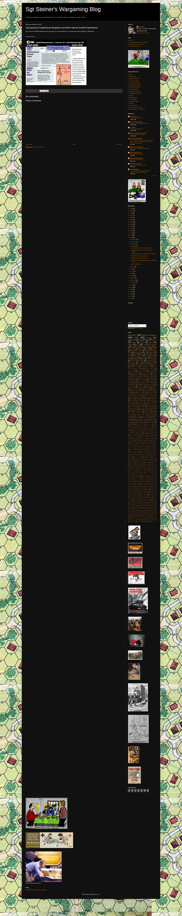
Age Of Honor (153, 454)
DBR (146, 433)
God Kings (138, 481)
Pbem (134, 342)
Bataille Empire (131, 371)
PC (145, 352)
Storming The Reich (150, 444)
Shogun (129, 505)
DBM (134, 392)
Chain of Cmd (131, 369)
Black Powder (138, 352)
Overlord (131, 497)
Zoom (129, 424)
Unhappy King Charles (140, 513)
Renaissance (131, 349)
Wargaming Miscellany (136, 138)
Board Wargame (149, 335)
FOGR (147, 347)
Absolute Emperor (143, 452)
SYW (133, 341)
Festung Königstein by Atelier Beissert (138, 123)
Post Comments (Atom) (38, 147)
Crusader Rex (131, 472)
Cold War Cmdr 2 (146, 467)
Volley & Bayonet (145, 515)
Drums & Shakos (148, 473)
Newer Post (29, 144)
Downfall (154, 409)
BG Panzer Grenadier (137, 390)
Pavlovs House (137, 499)
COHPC (129, 430)
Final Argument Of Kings (133, 436)
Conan (147, 468)
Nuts (130, 495)
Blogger (98, 894)
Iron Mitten (133, 127)
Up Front (149, 513)
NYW (144, 376)
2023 (131, 215)
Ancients (148, 337)
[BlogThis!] (42, 91)
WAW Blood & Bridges (151, 448)
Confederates (153, 468)
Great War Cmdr (146, 365)
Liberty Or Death (141, 385)
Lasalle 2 (133, 362)
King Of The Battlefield (140, 393)
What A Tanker (147, 519)
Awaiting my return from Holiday (139, 258)
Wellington (140, 519)
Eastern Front (144, 475)
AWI (139, 363)
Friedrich (146, 480)
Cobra (129, 467)
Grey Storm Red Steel (146, 436)
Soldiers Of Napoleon (134, 389)
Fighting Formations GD (135, 400)
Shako (147, 349)
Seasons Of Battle (152, 358)
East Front (154, 433)
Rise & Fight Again (152, 502)
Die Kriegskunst (140, 398)
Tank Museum (153, 507)
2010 (131, 289)
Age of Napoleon (151, 406)
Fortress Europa (138, 480)
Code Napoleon (136, 467)
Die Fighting (152, 379)
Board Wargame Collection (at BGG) (138, 42)
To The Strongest (132, 510)
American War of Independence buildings (139, 148)
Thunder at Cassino (150, 508)
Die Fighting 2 (140, 369)
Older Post (119, 144)
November (134, 241)
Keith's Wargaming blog (136, 158)
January (133, 282)
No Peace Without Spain (137, 360)
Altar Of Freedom (138, 456)
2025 (131, 210)
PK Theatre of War (139, 497)
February (133, 280)
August (133, 266)
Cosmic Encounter (144, 470)
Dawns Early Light (140, 472)
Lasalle (136, 354)
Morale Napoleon (143, 492)
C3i (141, 409)
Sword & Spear (133, 406)
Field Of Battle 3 (147, 346)
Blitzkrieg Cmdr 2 (139, 428)
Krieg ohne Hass (140, 487)
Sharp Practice (136, 395)
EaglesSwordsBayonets (133, 475)
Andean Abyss (142, 408)
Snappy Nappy (143, 505)
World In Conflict (140, 521)
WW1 (141, 354)
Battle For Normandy (137, 457)
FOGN (129, 354)
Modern (130, 344)
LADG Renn (151, 414)
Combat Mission (149, 355)
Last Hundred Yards (142, 438)
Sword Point (145, 507)
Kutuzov (134, 438)
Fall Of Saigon (153, 398)
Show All (154, 175)
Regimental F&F (134, 366)
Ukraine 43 (130, 513)
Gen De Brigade (132, 381)
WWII (136, 337)
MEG (143, 358)
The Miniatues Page (134, 82)
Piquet (131, 74)
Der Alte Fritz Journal (135, 163)
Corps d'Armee (133, 470)
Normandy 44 (139, 401)
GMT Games (132, 76)
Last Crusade (141, 489)
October (133, 243)
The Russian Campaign (133, 420)
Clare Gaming (147, 430)
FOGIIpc (144, 435)
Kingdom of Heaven (141, 414)
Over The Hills (150, 369)
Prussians (136, 500)
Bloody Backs (131, 462)
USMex (153, 511)
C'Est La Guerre (133, 465)
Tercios (131, 508)
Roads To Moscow (146, 443)
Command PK (141, 468)
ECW (131, 411)
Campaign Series (146, 374)
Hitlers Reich (131, 363)
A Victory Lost (149, 424)
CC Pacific (132, 398)
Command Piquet (132, 433)
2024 (131, 213)
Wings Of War (132, 521)
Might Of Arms (131, 440)
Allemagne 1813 (133, 425)
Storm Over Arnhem (139, 405)
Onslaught (135, 441)
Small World (135, 505)
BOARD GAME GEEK (134, 91)
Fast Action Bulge (138, 411)
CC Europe (152, 341)
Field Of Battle (136, 376)
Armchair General (133, 101)
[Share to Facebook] (46, 91)
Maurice (154, 365)
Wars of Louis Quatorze (136, 122)
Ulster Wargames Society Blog (137, 109)
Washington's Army (132, 519)
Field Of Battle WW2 (142, 392)
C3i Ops (131, 95)
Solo (140, 339)
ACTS (155, 424)
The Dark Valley (146, 373)
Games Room (131, 481)
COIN (144, 344)
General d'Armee (132, 357)
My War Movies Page (134, 46)
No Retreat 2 (152, 492)
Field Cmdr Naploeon (150, 411)
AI (136, 452)
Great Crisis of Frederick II (135, 412)
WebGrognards (133, 97)
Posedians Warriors (146, 499)
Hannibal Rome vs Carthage (148, 384)
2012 (131, 285)
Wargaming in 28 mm (135, 152)
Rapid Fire (148, 387)
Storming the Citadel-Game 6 (136, 154)
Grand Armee (152, 481)
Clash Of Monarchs (137, 432)
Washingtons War (152, 449)
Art (149, 456)
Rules (142, 342)
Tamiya (150, 446)
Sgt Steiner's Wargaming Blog (63, 9)
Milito (150, 491)
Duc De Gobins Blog (134, 84)
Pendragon (141, 441)
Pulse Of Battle (149, 441)
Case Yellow (142, 465)
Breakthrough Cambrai (133, 409)
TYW (136, 347)
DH (149, 433)
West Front (143, 451)
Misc (155, 346)
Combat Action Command (149, 432)
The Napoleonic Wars (139, 508)
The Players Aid (133, 105)
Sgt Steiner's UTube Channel (136, 44)
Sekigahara (152, 503)
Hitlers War (136, 484)
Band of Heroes (148, 390)
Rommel (131, 503)
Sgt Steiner (141, 26)
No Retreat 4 (131, 494)
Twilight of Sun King (136, 511)
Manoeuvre (152, 489)
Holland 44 (145, 400)
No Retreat (140, 349)
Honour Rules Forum (134, 78)
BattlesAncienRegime (150, 459)
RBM (155, 441)
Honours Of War (132, 385)
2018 (131, 226)
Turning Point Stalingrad (144, 377)
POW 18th (137, 417)
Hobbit (141, 484)
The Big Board (133, 99)
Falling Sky (152, 476)
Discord (154, 472)
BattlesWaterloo (131, 460)
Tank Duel (152, 419)
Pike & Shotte (140, 387)
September (134, 246)
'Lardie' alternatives (136, 264)
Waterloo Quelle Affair (134, 451)
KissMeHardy (143, 486)
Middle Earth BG (135, 373)
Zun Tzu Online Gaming (135, 107)
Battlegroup (136, 358)
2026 (131, 208)
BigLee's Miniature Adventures (138, 133)
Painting (154, 349)
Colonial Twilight (144, 357)
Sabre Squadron (139, 503)
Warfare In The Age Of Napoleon (138, 518)
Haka (137, 483)
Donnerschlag (147, 409)
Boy (131, 347)
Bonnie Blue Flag (139, 462)
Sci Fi (146, 503)
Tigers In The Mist (140, 448)
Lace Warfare (149, 487)
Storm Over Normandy (148, 395)
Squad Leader (139, 444)
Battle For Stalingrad (146, 427)
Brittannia (146, 464)
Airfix (131, 456)
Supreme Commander (133, 446)
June (132, 271)
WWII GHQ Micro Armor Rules (141, 516)
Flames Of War (145, 478)
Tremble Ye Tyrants (142, 510)
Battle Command (138, 355)
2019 (131, 224)
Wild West (154, 519)
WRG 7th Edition (133, 449)
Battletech (139, 460)
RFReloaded (151, 376)
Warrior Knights (151, 518)
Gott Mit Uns (144, 481)
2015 (131, 233)
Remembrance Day (146, 366)
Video (147, 354)
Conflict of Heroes (142, 371)
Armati (145, 456)
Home (74, 144)
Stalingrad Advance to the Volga (140, 419)
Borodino (147, 462)
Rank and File (132, 443)
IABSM (145, 363)
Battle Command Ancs (133, 427)
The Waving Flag (134, 169)
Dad (147, 339)
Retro (139, 443)
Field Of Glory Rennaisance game (139, 256)
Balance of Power (151, 425)
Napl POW (136, 416)
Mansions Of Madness (133, 491)
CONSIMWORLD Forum (135, 93)
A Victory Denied (140, 424)
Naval (152, 416)
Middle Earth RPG (144, 491)
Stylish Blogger (138, 507)
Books (134, 384)
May (132, 273)
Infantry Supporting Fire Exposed (137, 134)
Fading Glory (145, 476)
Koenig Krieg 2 (151, 486)
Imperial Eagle (148, 412)
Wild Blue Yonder (150, 422)
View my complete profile (143, 33)
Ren (154, 500)
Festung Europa (151, 435)
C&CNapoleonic (152, 464)
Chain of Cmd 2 (147, 382)
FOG (141, 347)
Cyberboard (140, 433)
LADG (137, 344)
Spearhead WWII (132, 377)
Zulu (134, 424)
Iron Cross (130, 393)
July (132, 269)
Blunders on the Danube (136, 147)
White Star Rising (145, 389)
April (132, 275)
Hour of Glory (148, 484)
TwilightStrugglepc (146, 511)
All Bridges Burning (132, 408)
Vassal (151, 342)
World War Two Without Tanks (137, 159)
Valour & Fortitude (139, 422)
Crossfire (153, 470)
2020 (131, 222)
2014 (131, 235)
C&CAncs (151, 352)
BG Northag (141, 425)
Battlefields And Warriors (135, 86)
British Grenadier (138, 464)
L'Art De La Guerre (134, 80)
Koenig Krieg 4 (131, 487)
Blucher (134, 379)
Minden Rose (150, 385)
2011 (131, 287)
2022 (131, 217)
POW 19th (148, 497)
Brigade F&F (153, 462)
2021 (131, 219)
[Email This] (40, 91)
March (133, 278)
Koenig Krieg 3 (153, 400)
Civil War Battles (151, 465)
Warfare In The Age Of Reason (135, 397)
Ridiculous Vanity (142, 502)
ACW (152, 347)
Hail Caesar (152, 392)
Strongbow (130, 507)
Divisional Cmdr (135, 473)
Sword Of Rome (143, 446)
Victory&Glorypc (136, 515)
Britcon (131, 464)
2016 (131, 230)
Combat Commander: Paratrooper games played (143, 253)
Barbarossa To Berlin (136, 350)
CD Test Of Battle (142, 379)
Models (137, 440)
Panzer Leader (146, 417)
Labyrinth (130, 416)
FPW (147, 398)
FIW (139, 384)
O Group (140, 362)
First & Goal (137, 478)
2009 (131, 292)
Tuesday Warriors (149, 368)
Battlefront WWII (139, 459)
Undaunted (130, 422)
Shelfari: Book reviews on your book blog (36, 890)
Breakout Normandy (150, 428)
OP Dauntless (136, 495)
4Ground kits (151, 451)
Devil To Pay (148, 472)
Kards (137, 486)
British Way (137, 374)
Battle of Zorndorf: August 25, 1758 (138, 165)
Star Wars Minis (151, 505)
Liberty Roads (152, 438)
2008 (131, 294)
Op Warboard (144, 495)
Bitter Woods (152, 408)
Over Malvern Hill (152, 495)
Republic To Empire (132, 502)
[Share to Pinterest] (48, 91)
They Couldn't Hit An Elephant (148, 420)
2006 (131, 298)
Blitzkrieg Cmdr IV (147, 460)
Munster (132, 401)
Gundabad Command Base (136, 129)
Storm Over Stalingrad (151, 405)
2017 (131, 228)
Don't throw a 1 (134, 116)
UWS (133, 346)
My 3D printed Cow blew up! (136, 117)
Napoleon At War (145, 416)
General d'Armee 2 (151, 360)
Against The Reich (145, 454)
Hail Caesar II (131, 483)
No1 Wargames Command (141, 494)
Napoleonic (131, 339)
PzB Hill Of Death (142, 403)
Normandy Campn (152, 494)
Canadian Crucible (138, 430)
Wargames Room (143, 449)
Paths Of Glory (150, 362)
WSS (138, 346)
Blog (154, 460)
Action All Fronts (135, 454)
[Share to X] (44, 91)
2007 (131, 296)
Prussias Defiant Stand (145, 500)
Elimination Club (152, 371)
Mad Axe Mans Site (134, 88)
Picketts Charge (132, 403)
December (134, 239)
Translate (140, 328)
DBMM (142, 341)
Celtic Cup (139, 382)
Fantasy (137, 365)
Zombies (148, 521)
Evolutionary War (137, 476)
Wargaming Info (133, 89)
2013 (131, 237)
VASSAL (131, 103)
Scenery (154, 387)
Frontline (153, 480)
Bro (134, 382)
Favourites (130, 478)
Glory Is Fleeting (142, 381)
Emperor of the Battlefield (135, 435)
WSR (132, 516)
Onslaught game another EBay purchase (141, 248)
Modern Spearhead (145, 440)
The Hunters (142, 406)
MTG (147, 489)
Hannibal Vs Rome (144, 483)
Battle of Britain (147, 457)
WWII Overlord (153, 516)
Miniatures (132, 335)
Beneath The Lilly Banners (150, 397)
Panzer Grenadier (150, 401)
